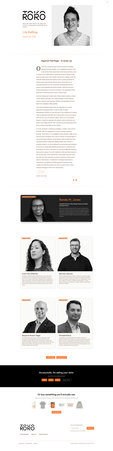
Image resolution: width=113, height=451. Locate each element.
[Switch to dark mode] (107, 2)
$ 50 (44, 380)
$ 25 (51, 380)
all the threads (50, 357)
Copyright (35, 443)
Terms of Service (28, 443)
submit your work (62, 357)
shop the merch (56, 412)
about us (33, 434)
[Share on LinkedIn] (73, 180)
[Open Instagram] (76, 180)
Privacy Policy (83, 430)
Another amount (66, 380)
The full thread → (42, 171)
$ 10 (57, 380)
